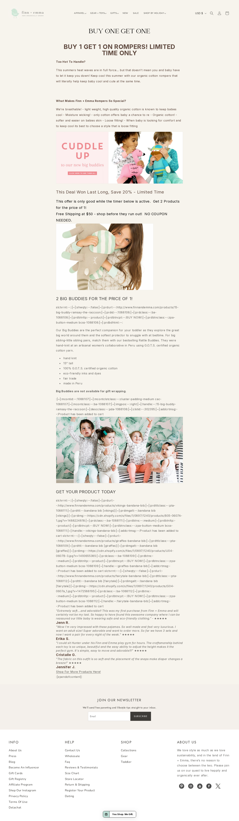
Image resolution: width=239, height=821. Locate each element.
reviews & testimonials (81, 768)
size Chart (72, 773)
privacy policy (18, 796)
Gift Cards (16, 773)
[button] (80, 13)
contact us (72, 750)
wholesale (72, 756)
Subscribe (140, 716)
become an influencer (24, 768)
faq (67, 762)
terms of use (18, 802)
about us (15, 750)
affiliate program (21, 785)
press (12, 756)
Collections (128, 750)
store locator (74, 779)
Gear (124, 756)
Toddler (126, 762)
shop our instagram (22, 790)
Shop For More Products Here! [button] (78, 671)
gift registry (17, 779)
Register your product (80, 790)
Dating (69, 796)
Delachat (15, 807)
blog (12, 762)
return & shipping (77, 785)
